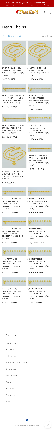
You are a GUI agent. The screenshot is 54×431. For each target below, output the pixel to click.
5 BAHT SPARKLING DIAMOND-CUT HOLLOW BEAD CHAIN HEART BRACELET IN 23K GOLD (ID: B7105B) (38, 233)
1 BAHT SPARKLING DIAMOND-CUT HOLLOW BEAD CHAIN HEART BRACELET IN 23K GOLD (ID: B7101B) (38, 130)
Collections (11, 356)
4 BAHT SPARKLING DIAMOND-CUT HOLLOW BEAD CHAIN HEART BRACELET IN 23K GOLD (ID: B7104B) (13, 264)
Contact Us (11, 395)
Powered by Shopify (33, 425)
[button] (3, 12)
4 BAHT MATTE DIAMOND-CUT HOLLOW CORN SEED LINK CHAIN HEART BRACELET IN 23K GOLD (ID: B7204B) (13, 204)
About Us (10, 388)
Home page (11, 343)
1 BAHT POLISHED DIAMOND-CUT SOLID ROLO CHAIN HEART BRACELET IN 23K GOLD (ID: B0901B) (13, 129)
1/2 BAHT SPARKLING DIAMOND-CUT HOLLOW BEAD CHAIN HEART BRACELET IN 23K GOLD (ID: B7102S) (38, 294)
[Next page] (35, 313)
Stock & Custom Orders (16, 362)
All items (10, 349)
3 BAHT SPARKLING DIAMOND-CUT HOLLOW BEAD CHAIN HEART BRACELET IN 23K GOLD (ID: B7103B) (38, 264)
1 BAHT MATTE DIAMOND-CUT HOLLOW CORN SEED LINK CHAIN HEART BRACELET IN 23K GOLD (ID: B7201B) (13, 99)
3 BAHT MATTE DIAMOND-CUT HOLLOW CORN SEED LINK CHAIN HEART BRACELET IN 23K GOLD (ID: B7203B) (38, 204)
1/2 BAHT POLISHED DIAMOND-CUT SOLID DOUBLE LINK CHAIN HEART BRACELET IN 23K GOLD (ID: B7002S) (38, 100)
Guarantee (11, 382)
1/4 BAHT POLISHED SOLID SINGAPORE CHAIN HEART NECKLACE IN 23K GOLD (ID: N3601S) (13, 71)
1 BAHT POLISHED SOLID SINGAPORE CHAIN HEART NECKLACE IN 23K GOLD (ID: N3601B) (38, 71)
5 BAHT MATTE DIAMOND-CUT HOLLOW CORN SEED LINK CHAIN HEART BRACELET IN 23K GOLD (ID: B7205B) (38, 160)
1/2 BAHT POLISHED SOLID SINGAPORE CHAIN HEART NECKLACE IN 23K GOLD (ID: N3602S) (13, 175)
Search (9, 401)
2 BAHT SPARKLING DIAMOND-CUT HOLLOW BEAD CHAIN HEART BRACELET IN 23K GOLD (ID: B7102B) (13, 294)
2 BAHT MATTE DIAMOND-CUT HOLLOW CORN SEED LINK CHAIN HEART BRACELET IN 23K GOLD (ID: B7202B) (13, 233)
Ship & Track (11, 369)
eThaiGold (23, 425)
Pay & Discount (12, 375)
